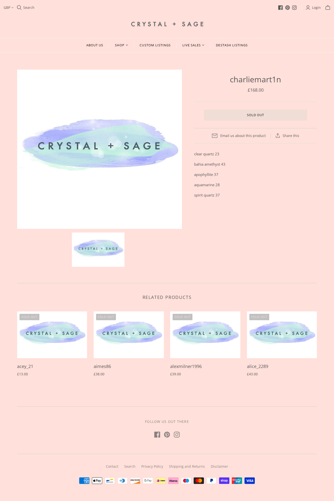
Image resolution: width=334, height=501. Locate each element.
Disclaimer (219, 466)
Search (28, 7)
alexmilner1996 (186, 366)
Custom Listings (155, 45)
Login (316, 7)
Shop (119, 45)
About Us (94, 45)
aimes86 (102, 366)
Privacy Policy (152, 466)
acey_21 (25, 366)
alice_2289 (257, 366)
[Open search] (19, 7)
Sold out (255, 115)
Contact (112, 466)
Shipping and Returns (187, 466)
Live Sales (191, 45)
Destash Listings (232, 45)
